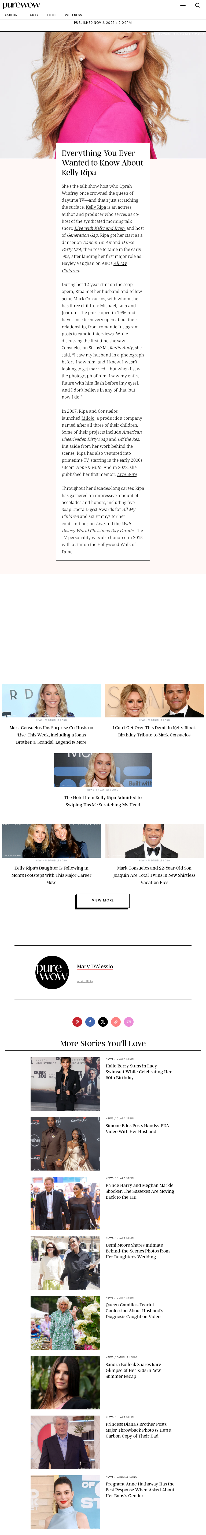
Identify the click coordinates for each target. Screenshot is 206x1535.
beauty (32, 15)
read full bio (85, 981)
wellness (73, 15)
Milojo (88, 418)
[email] (129, 1022)
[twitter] (103, 1022)
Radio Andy (121, 348)
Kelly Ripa (96, 207)
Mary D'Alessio (95, 966)
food (52, 15)
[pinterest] (77, 1022)
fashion (10, 15)
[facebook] (90, 1022)
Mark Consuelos (89, 299)
